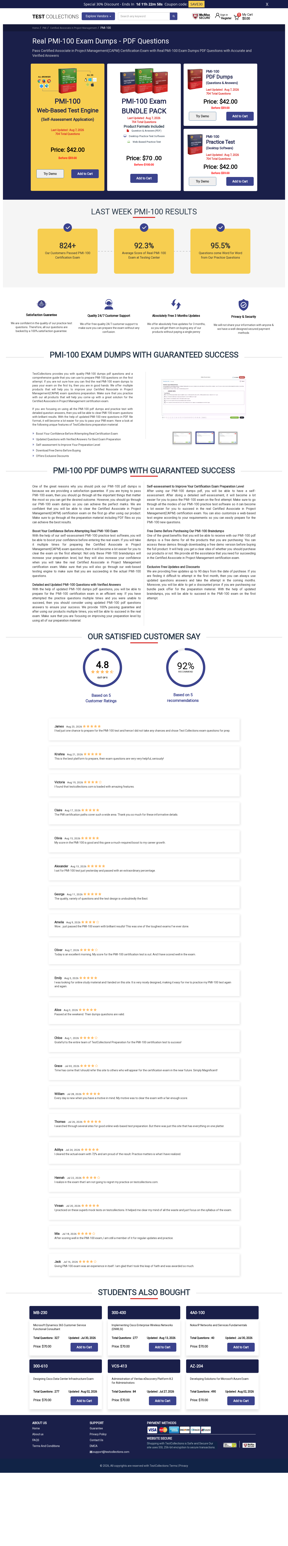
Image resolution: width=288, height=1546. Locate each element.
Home (35, 28)
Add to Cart (85, 174)
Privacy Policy (98, 1434)
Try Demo (50, 174)
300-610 (40, 1366)
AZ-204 (196, 1366)
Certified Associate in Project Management (73, 28)
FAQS (35, 1440)
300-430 (119, 1312)
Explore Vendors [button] (97, 16)
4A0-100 (197, 1312)
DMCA (94, 1446)
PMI (44, 28)
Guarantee (96, 1428)
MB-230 (40, 1312)
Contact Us (96, 1440)
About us (37, 1434)
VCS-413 (119, 1366)
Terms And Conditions (46, 1446)
